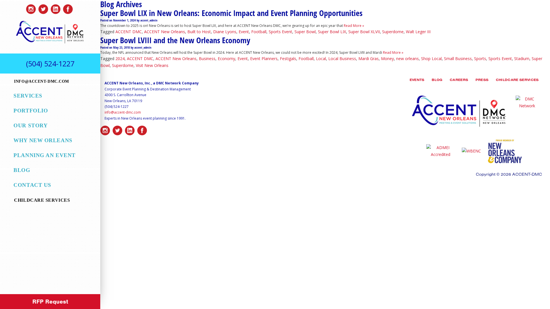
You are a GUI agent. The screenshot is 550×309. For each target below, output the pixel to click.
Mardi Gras (368, 58)
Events (417, 80)
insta (31, 7)
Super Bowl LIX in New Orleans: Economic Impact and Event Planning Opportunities (231, 12)
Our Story (30, 125)
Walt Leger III (418, 31)
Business (207, 58)
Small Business (458, 58)
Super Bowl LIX (332, 31)
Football (258, 31)
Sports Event (280, 31)
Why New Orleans (42, 140)
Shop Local (431, 58)
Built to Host (199, 31)
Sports (480, 58)
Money (387, 58)
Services (27, 96)
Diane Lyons (224, 31)
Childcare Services (517, 80)
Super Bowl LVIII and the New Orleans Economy (175, 40)
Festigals (288, 58)
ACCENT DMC (128, 31)
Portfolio (30, 111)
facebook (68, 7)
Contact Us (32, 185)
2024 (120, 58)
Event (244, 31)
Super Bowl (305, 31)
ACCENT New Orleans (164, 31)
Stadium (521, 58)
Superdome (393, 31)
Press (482, 80)
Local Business (342, 58)
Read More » (353, 25)
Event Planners (264, 58)
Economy (226, 58)
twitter (43, 7)
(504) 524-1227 (50, 63)
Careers (459, 80)
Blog (21, 170)
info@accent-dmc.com (123, 112)
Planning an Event (44, 155)
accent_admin (149, 20)
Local (321, 58)
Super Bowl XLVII (364, 31)
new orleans (407, 58)
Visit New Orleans (152, 65)
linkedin (55, 7)
